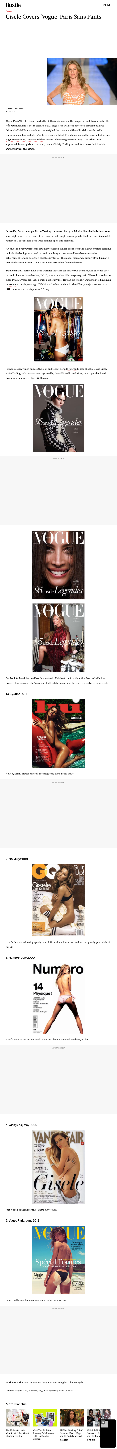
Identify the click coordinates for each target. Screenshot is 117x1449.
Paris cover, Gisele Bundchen (25, 139)
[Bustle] (13, 5)
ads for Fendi (71, 368)
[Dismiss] (112, 1422)
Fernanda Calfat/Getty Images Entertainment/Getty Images (116, 81)
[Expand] (103, 1422)
